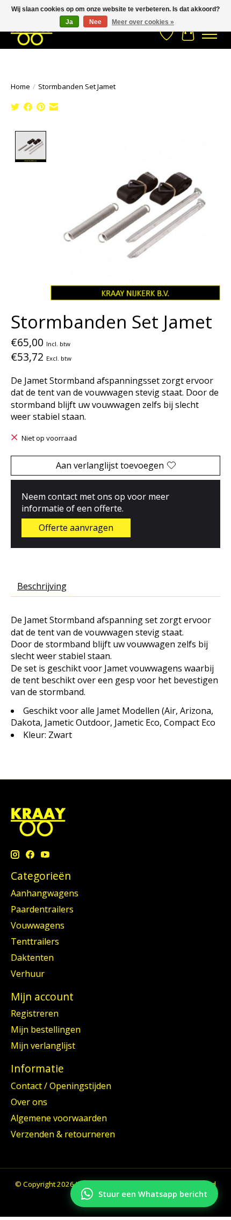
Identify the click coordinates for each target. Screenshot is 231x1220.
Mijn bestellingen (46, 1029)
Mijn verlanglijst (43, 1045)
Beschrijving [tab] (42, 586)
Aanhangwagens (44, 893)
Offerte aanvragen (76, 528)
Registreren (35, 1013)
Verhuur (28, 974)
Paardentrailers (42, 909)
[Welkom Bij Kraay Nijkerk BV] (32, 34)
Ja (69, 22)
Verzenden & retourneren (63, 1134)
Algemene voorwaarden (59, 1118)
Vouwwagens (37, 925)
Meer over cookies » (143, 22)
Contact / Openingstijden (61, 1086)
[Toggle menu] (209, 34)
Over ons (29, 1102)
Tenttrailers (35, 941)
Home (20, 86)
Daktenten (32, 957)
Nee (95, 22)
